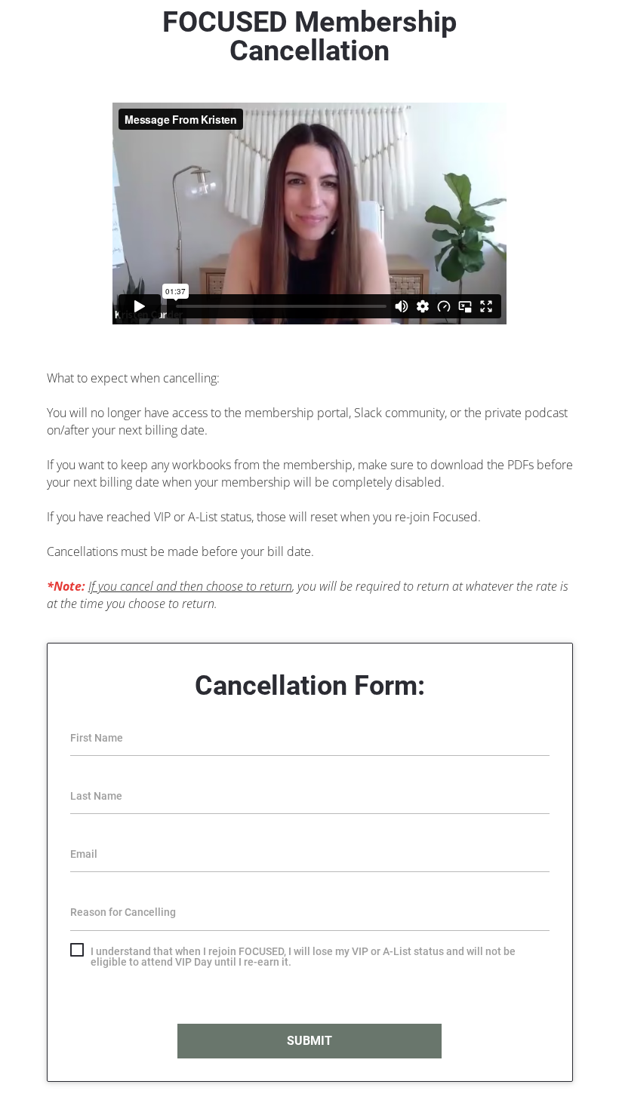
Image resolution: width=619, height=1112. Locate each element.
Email (83, 854)
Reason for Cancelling (123, 912)
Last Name (96, 796)
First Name (96, 738)
